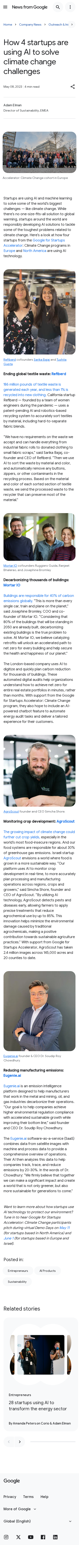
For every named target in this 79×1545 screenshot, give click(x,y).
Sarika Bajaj (42, 360)
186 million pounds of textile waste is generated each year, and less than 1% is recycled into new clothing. (36, 389)
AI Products (48, 1271)
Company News (30, 24)
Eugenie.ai (11, 1056)
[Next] (71, 24)
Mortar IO (10, 566)
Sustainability (17, 1282)
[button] (73, 86)
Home (8, 24)
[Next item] (19, 1442)
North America (34, 251)
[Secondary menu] (70, 7)
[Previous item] (9, 1442)
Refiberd (10, 360)
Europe (9, 251)
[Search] (58, 7)
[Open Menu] (5, 7)
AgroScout (11, 811)
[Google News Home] (29, 7)
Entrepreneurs (18, 1271)
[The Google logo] (12, 1481)
